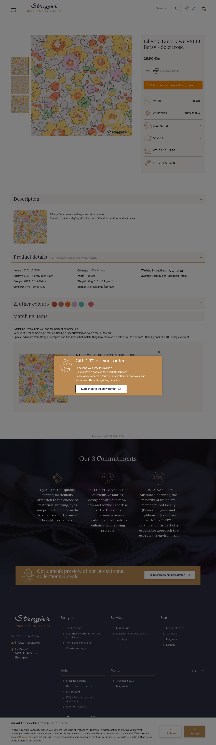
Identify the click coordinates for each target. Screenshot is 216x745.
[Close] (159, 352)
